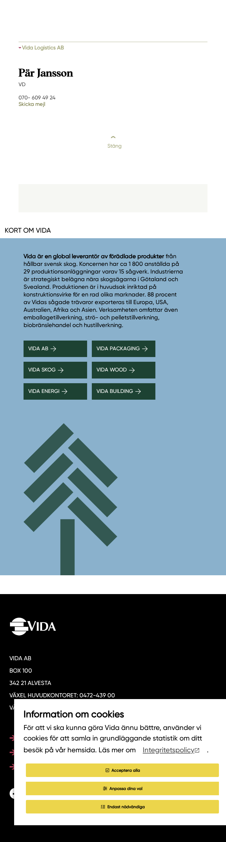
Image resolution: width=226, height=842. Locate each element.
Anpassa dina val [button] (125, 788)
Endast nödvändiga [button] (126, 806)
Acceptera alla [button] (126, 770)
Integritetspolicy (168, 749)
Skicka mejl (32, 104)
